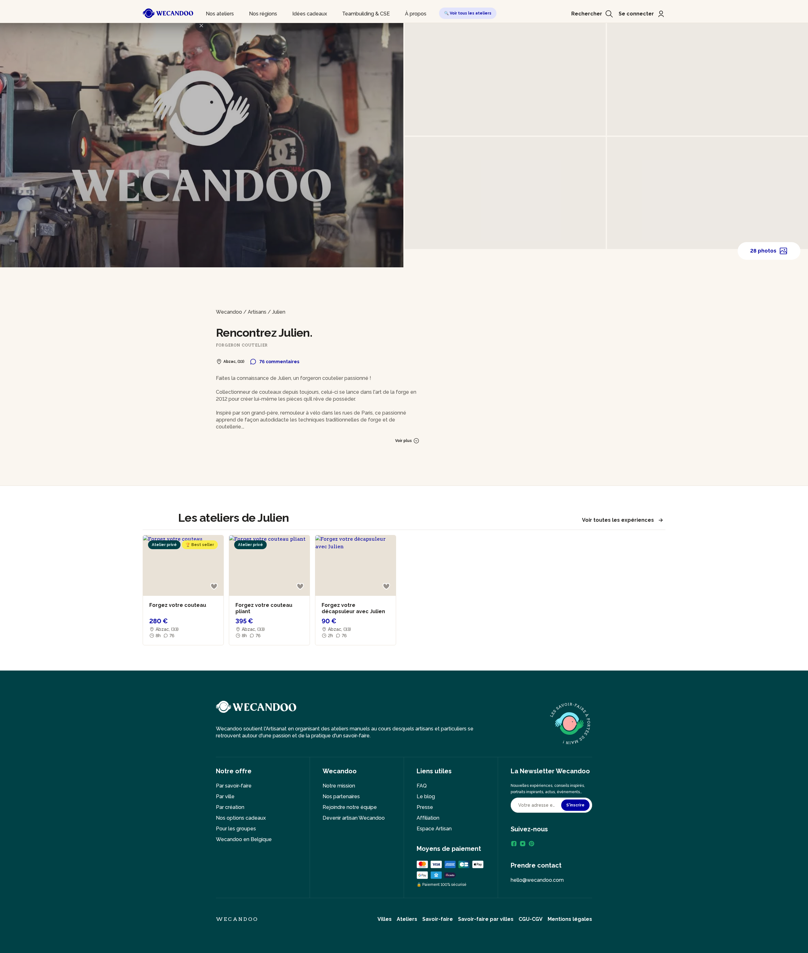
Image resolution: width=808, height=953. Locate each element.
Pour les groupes (236, 829)
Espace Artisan (434, 829)
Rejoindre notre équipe (350, 807)
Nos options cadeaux (241, 818)
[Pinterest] (531, 843)
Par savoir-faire (234, 786)
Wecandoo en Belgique (244, 839)
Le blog (426, 796)
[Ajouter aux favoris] (214, 586)
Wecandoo (229, 312)
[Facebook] (514, 843)
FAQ (422, 786)
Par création (230, 807)
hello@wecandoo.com (537, 880)
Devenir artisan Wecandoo (354, 818)
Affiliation (428, 818)
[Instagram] (523, 843)
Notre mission (339, 786)
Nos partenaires (341, 796)
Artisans (257, 312)
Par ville (225, 796)
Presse (425, 807)
